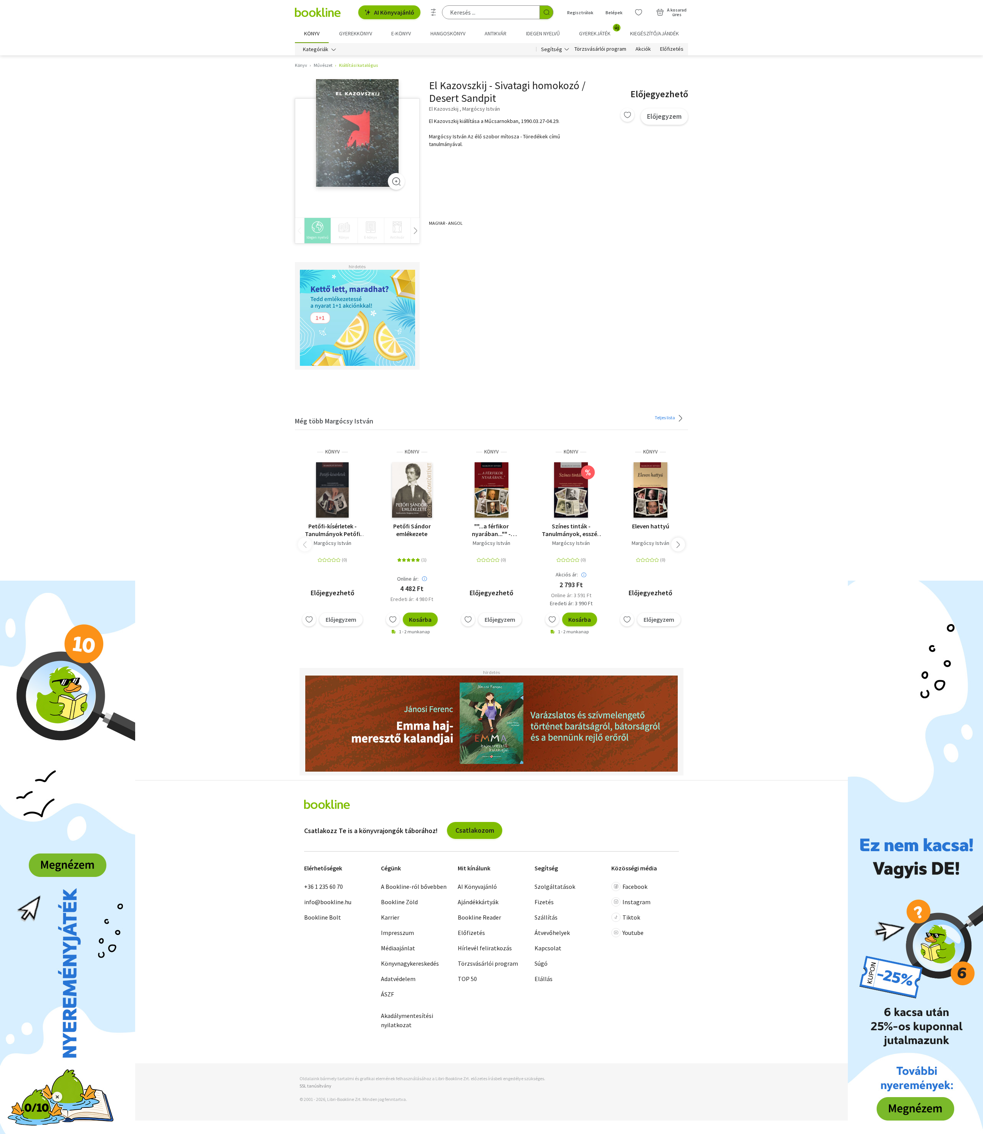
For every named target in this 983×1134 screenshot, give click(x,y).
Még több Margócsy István (334, 421)
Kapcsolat (548, 948)
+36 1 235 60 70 (323, 886)
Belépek (614, 12)
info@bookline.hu (327, 902)
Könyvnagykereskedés (410, 963)
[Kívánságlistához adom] (627, 115)
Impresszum (397, 932)
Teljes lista (665, 417)
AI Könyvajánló (394, 12)
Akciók (643, 49)
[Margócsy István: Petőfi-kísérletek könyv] (332, 490)
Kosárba (420, 619)
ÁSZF (387, 994)
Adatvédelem (398, 979)
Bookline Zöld (399, 902)
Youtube (633, 932)
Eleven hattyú (650, 526)
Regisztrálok (580, 12)
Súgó (541, 963)
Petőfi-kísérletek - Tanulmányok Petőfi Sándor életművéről (332, 530)
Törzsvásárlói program (600, 49)
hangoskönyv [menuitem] (447, 33)
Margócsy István (332, 543)
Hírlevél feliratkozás (485, 948)
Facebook (634, 886)
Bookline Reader (479, 917)
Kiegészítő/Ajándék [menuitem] (654, 33)
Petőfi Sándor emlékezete (412, 530)
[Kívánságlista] (638, 12)
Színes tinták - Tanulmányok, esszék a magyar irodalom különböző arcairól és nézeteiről (571, 530)
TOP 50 (467, 979)
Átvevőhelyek (552, 932)
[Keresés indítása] (546, 12)
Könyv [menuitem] (311, 33)
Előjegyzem (664, 116)
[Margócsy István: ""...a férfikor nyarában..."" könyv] (491, 490)
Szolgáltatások (555, 886)
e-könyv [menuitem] (401, 33)
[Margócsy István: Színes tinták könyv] (571, 490)
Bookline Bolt (322, 917)
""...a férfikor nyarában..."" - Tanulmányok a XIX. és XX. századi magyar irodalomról (491, 530)
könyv (332, 451)
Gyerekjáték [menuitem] (599, 31)
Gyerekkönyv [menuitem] (355, 33)
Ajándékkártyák (478, 902)
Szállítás (546, 917)
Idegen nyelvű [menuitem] (543, 33)
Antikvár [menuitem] (495, 33)
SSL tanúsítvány (315, 1086)
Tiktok (631, 917)
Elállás (544, 979)
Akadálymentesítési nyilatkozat (407, 1020)
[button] (678, 544)
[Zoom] (396, 181)
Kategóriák (315, 49)
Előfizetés (671, 49)
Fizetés (544, 902)
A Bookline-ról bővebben (414, 886)
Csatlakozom (474, 830)
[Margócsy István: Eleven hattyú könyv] (650, 490)
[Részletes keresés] (433, 12)
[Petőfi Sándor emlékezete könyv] (412, 490)
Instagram (636, 902)
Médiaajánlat (398, 948)
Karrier (390, 917)
